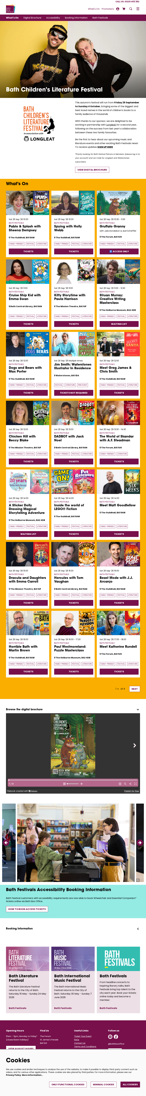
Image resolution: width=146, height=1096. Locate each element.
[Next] (140, 842)
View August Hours (21, 1048)
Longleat (111, 124)
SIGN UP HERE (105, 147)
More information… (32, 1075)
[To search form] (131, 9)
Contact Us (79, 1043)
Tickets (28, 251)
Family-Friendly (17, 244)
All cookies (130, 1084)
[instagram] (110, 1037)
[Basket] (124, 9)
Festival (30, 244)
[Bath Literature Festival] (27, 959)
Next (135, 689)
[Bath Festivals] (118, 959)
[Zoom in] (19, 880)
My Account (117, 9)
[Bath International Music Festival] (73, 959)
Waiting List (119, 324)
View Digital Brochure (92, 169)
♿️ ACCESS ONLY (119, 251)
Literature (41, 244)
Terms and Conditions (85, 1046)
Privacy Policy (13, 1075)
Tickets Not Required (74, 392)
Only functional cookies (67, 1084)
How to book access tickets (27, 909)
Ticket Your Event (83, 1036)
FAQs (76, 1039)
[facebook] (116, 1037)
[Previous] (6, 842)
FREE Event (82, 385)
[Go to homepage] (10, 9)
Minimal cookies (103, 1084)
